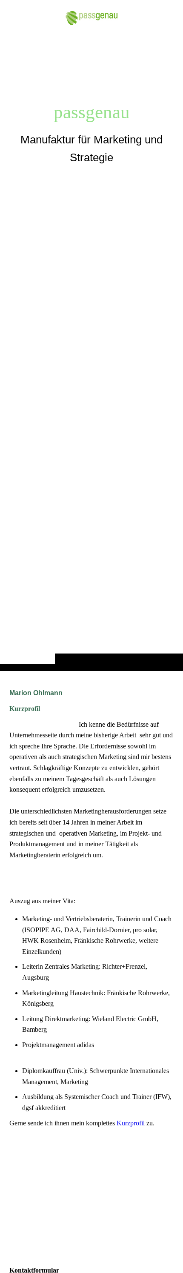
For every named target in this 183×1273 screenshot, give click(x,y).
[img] (91, 352)
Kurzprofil (131, 1123)
